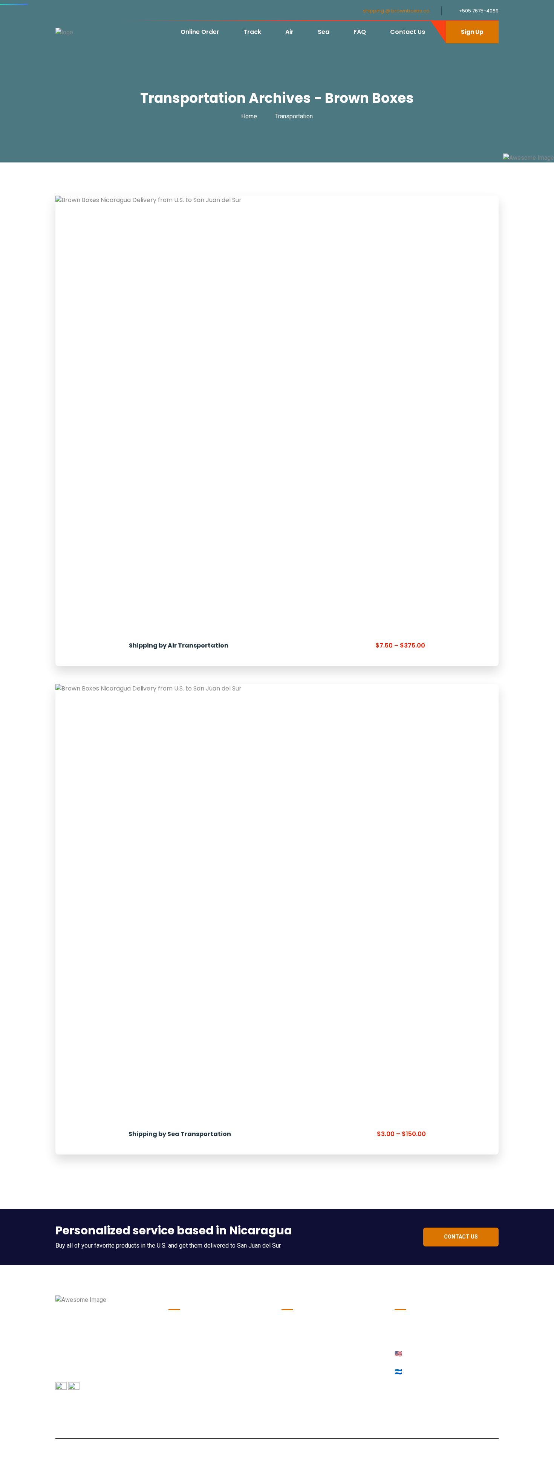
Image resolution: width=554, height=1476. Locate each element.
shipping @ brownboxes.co (396, 10)
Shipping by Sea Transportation (180, 1134)
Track (252, 32)
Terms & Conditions (195, 1392)
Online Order (200, 32)
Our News (181, 1329)
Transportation (294, 116)
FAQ (360, 32)
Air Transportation (193, 1345)
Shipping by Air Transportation (178, 645)
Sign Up (472, 32)
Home (250, 116)
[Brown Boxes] (64, 31)
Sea (323, 32)
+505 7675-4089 (479, 10)
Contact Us (407, 32)
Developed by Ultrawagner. (277, 1462)
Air (289, 32)
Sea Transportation (195, 1361)
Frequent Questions (195, 1377)
